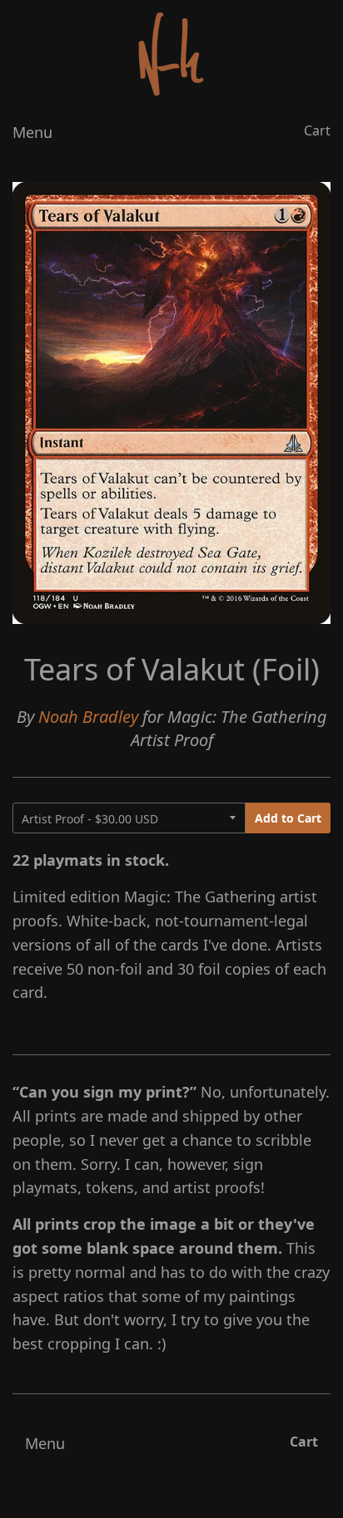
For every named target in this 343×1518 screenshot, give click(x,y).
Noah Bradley (88, 716)
